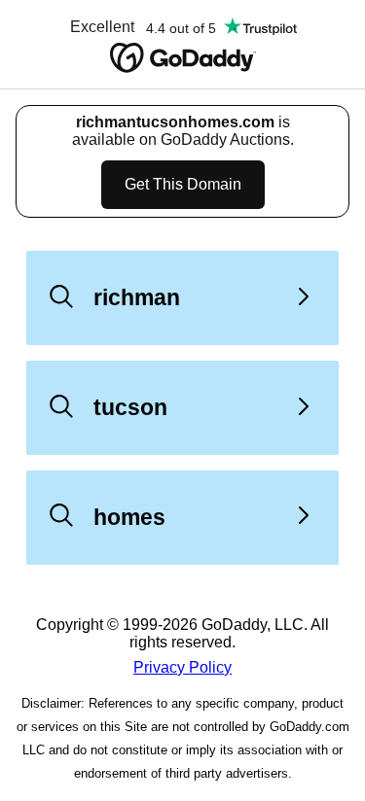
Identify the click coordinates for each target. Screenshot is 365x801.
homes (129, 517)
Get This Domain (183, 184)
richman (136, 297)
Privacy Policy (182, 667)
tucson (130, 407)
